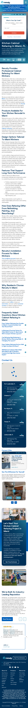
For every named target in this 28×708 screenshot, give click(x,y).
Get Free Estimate (19, 658)
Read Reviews (7, 619)
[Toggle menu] (26, 2)
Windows (12, 675)
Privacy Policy (9, 36)
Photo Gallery (22, 673)
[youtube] (15, 667)
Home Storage (13, 684)
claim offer (14, 467)
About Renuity (5, 673)
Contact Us (21, 676)
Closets (12, 680)
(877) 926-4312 (7, 665)
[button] (16, 376)
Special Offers (22, 675)
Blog (3, 685)
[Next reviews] (24, 619)
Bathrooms (13, 673)
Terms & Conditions (17, 36)
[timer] (14, 14)
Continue (14, 33)
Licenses (21, 681)
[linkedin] (18, 667)
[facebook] (10, 667)
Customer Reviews (4, 681)
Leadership (4, 678)
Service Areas (4, 675)
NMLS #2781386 (21, 679)
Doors (12, 676)
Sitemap (21, 705)
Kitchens (12, 678)
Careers (3, 683)
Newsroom (4, 687)
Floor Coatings (14, 682)
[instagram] (12, 667)
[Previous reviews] (20, 619)
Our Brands (4, 676)
